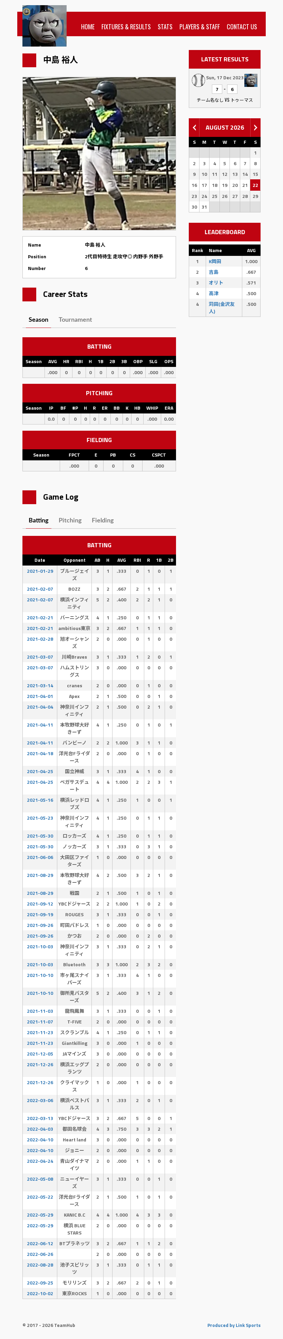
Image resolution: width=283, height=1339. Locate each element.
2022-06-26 (40, 1254)
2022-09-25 (40, 1282)
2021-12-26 (40, 1064)
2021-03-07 (40, 656)
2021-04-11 (40, 724)
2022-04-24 (40, 1161)
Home (88, 26)
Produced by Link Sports (234, 1325)
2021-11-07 (40, 1021)
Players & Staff (199, 26)
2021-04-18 (40, 753)
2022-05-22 (40, 1196)
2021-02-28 (40, 638)
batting (39, 521)
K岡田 (215, 261)
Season (38, 320)
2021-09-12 (40, 903)
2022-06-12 (40, 1243)
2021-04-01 (40, 696)
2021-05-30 (40, 835)
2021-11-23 (40, 1032)
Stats (165, 26)
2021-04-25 (40, 771)
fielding (103, 521)
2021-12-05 (40, 1053)
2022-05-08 (40, 1178)
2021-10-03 (40, 946)
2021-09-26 (40, 925)
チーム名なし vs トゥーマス (225, 99)
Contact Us (242, 26)
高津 (213, 293)
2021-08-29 (40, 875)
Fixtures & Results (126, 26)
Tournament (75, 320)
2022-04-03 (40, 1128)
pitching (70, 521)
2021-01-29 (40, 570)
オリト (216, 282)
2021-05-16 (40, 799)
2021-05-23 (40, 817)
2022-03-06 (40, 1100)
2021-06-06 (40, 857)
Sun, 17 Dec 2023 (225, 77)
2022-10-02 (40, 1293)
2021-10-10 (40, 975)
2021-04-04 (40, 706)
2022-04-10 (40, 1139)
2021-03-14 (40, 685)
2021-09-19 (40, 914)
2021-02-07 (40, 588)
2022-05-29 (40, 1214)
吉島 (213, 272)
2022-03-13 (40, 1118)
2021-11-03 (40, 1011)
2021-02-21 (40, 617)
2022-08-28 (40, 1264)
